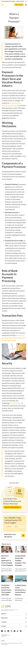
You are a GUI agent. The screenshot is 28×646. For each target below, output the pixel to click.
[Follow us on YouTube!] (14, 631)
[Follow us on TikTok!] (17, 631)
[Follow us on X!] (11, 631)
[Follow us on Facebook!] (2, 631)
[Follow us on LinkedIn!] (8, 631)
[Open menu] (26, 5)
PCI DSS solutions (15, 403)
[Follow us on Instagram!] (5, 631)
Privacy (3, 640)
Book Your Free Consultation (12, 507)
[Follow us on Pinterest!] (20, 631)
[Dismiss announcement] (26, 1)
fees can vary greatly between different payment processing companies (13, 337)
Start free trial (18, 4)
